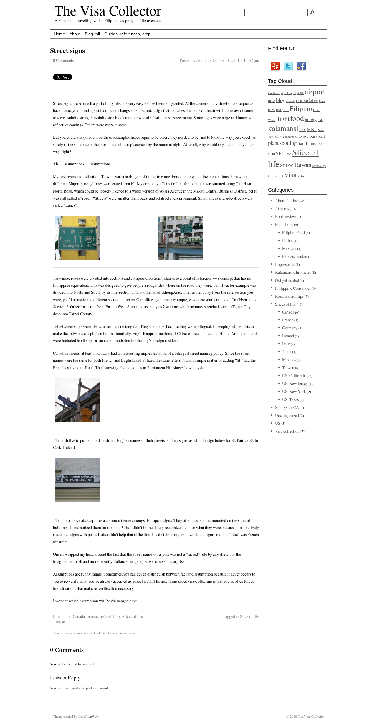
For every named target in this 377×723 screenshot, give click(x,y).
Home (59, 33)
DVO (279, 110)
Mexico (288, 359)
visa (291, 174)
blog (280, 100)
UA (281, 176)
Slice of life (249, 616)
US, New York (294, 391)
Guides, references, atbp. (128, 33)
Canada (79, 616)
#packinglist (288, 93)
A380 (300, 93)
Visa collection (287, 431)
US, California (294, 375)
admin (201, 60)
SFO (280, 153)
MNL (312, 129)
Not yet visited (287, 280)
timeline (273, 176)
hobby (311, 119)
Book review (285, 216)
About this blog (287, 200)
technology (319, 166)
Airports (282, 208)
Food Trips (284, 224)
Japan (286, 351)
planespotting (282, 142)
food (297, 118)
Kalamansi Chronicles (293, 272)
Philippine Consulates (293, 288)
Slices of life (132, 616)
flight (283, 118)
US (277, 423)
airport (315, 91)
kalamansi (283, 128)
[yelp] (274, 66)
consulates (307, 100)
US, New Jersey (295, 383)
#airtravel (274, 93)
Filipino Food (293, 232)
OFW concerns (284, 137)
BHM (271, 101)
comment (82, 633)
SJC (288, 154)
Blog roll (92, 33)
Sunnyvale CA (287, 407)
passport (317, 136)
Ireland (105, 616)
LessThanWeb (88, 716)
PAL (306, 137)
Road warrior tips (289, 296)
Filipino (301, 108)
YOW (301, 176)
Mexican (289, 248)
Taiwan (59, 622)
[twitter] (288, 66)
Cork (322, 101)
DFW (271, 110)
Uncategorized (287, 415)
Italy (116, 616)
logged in (75, 688)
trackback (100, 633)
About (75, 33)
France (92, 616)
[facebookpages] (301, 66)
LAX (302, 130)
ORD (298, 137)
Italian (287, 240)
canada (290, 101)
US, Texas (290, 399)
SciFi (271, 154)
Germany (289, 328)
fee (286, 109)
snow (286, 164)
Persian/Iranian (294, 256)
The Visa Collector (107, 10)
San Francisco (310, 143)
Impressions (285, 264)
